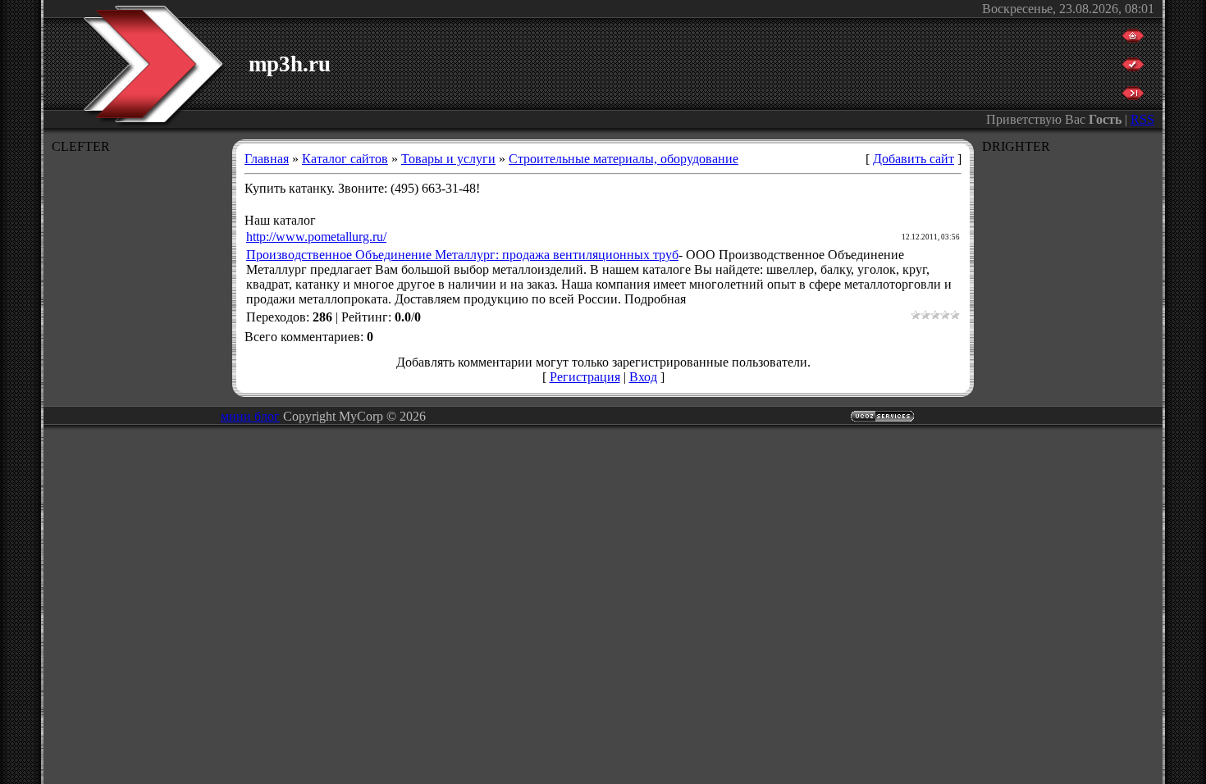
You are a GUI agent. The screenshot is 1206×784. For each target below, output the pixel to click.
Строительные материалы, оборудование (623, 159)
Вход (643, 377)
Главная (266, 159)
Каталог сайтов (345, 159)
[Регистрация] (1132, 67)
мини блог (250, 416)
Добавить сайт (913, 159)
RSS (1142, 119)
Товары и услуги (448, 159)
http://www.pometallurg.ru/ (316, 237)
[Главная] (1132, 38)
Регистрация (585, 377)
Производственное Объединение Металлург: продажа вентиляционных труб (462, 255)
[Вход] (1132, 96)
